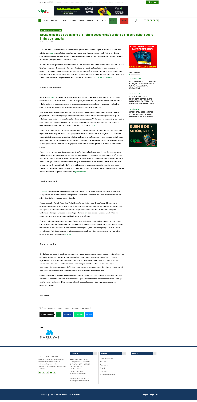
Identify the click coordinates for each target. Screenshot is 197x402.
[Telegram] (157, 20)
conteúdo (52, 97)
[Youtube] (154, 20)
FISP (64, 21)
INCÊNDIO (54, 21)
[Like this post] (59, 314)
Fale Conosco (119, 2)
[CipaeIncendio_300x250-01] (143, 124)
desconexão (51, 308)
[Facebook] (145, 20)
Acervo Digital (74, 2)
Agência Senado (80, 172)
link (86, 213)
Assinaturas (104, 365)
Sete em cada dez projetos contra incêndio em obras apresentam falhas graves (141, 114)
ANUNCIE (113, 21)
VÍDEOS (81, 21)
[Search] (133, 21)
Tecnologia (75, 308)
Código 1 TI (153, 395)
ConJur (93, 125)
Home (59, 2)
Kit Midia (104, 2)
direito (60, 308)
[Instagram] (148, 20)
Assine (111, 2)
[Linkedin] (151, 20)
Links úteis (103, 371)
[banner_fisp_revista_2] (71, 7)
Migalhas (67, 234)
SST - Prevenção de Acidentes (51, 30)
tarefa (51, 53)
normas (67, 308)
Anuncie (102, 368)
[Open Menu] (39, 20)
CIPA (45, 21)
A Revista (65, 2)
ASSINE (124, 21)
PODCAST (90, 21)
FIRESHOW (72, 21)
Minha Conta (152, 2)
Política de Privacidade (107, 374)
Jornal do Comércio (105, 78)
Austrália (44, 191)
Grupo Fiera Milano (87, 2)
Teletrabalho (85, 308)
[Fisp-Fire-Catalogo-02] (143, 46)
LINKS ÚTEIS (101, 21)
